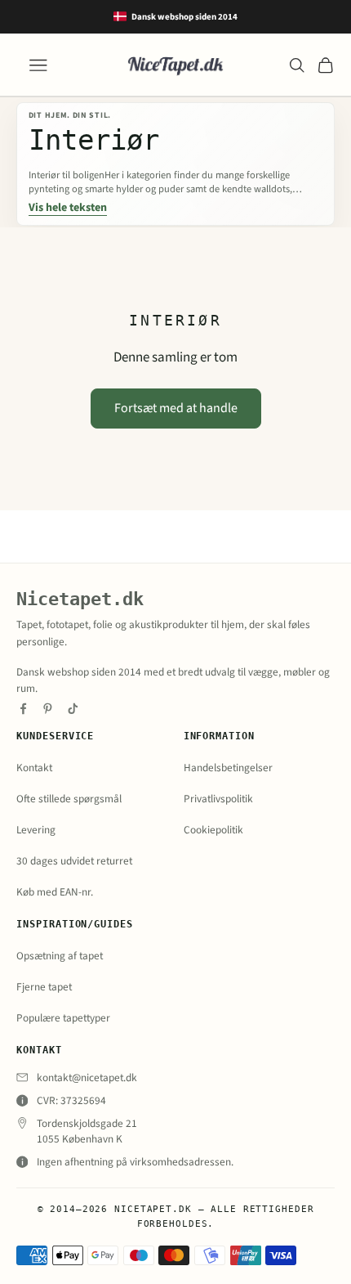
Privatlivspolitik (218, 798)
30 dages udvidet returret (74, 861)
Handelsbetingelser (228, 767)
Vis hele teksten (68, 208)
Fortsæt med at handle (176, 408)
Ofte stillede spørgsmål (69, 798)
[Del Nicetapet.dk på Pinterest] (48, 709)
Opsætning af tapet (59, 955)
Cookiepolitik (213, 829)
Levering (36, 829)
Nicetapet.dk (80, 599)
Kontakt (34, 767)
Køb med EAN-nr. (54, 892)
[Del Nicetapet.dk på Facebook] (23, 709)
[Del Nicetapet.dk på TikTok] (73, 709)
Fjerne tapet (44, 986)
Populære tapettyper (63, 1018)
